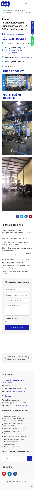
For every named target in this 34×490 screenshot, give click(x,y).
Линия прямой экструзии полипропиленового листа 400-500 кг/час (16, 232)
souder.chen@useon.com (18, 405)
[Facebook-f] (15, 474)
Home (5, 10)
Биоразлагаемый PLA (23, 57)
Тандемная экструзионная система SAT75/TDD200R (15, 50)
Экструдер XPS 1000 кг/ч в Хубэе (14, 238)
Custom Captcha (11, 318)
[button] (17, 83)
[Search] (29, 458)
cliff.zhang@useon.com (17, 391)
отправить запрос (17, 327)
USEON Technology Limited (20, 482)
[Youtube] (4, 474)
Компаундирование (19, 34)
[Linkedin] (9, 474)
